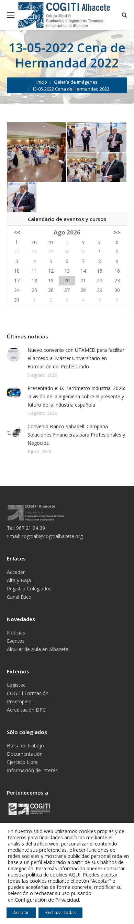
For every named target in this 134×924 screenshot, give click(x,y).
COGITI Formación (27, 693)
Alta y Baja (19, 580)
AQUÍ (74, 874)
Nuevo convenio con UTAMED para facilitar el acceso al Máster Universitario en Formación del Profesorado (75, 358)
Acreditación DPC (26, 709)
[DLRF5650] (112, 137)
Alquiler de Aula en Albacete (37, 649)
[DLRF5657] (22, 197)
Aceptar (21, 912)
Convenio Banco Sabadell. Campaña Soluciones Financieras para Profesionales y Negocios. (76, 434)
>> (117, 232)
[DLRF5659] (82, 168)
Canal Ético (19, 597)
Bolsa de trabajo (25, 745)
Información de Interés (32, 770)
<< (16, 232)
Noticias (16, 632)
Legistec (16, 685)
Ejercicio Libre (22, 762)
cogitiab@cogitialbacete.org (52, 536)
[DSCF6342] (82, 137)
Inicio (41, 82)
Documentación (25, 753)
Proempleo (19, 701)
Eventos (16, 641)
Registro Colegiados (29, 588)
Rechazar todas (60, 912)
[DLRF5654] (112, 168)
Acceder (16, 572)
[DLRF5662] (37, 152)
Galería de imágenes (76, 82)
